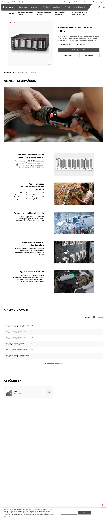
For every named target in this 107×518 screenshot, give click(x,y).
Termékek (11, 13)
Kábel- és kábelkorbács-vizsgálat (44, 13)
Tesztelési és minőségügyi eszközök (25, 13)
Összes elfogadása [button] (84, 512)
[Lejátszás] (53, 114)
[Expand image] (49, 62)
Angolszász (99, 317)
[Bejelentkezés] (104, 7)
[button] (69, 513)
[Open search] (99, 7)
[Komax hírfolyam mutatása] (103, 505)
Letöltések (33, 72)
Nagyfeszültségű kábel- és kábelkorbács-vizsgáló (79, 13)
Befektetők (15, 2)
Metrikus (87, 317)
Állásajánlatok (22, 2)
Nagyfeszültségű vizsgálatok (60, 13)
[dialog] (53, 513)
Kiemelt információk (10, 72)
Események (79, 2)
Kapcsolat (86, 2)
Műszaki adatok (22, 72)
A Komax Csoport (6, 2)
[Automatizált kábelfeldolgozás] (8, 7)
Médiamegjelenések (69, 2)
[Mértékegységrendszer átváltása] (93, 317)
